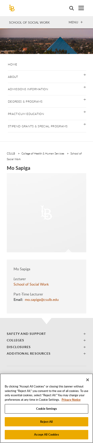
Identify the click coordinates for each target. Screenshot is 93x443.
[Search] (69, 8)
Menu (73, 22)
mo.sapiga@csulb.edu (42, 299)
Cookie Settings (46, 409)
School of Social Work (29, 22)
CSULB (11, 153)
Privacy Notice (71, 400)
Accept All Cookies (46, 434)
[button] (84, 74)
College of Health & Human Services (42, 153)
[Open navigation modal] (79, 8)
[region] (46, 408)
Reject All (46, 422)
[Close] (88, 380)
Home (12, 64)
